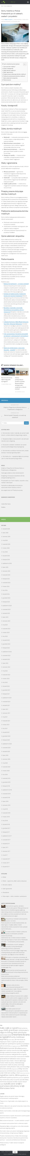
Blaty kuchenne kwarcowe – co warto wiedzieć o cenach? (14, 1120)
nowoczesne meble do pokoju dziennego (12, 1065)
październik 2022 (7, 651)
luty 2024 (5, 590)
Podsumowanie (7, 80)
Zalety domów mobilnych (9, 70)
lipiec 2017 (5, 847)
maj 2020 (5, 763)
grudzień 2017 (6, 828)
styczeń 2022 (6, 686)
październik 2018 (7, 790)
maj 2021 (5, 717)
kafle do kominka (5, 1046)
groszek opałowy (11, 1039)
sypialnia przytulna (12, 1077)
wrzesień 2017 (6, 840)
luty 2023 (5, 636)
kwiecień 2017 (6, 859)
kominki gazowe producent (15, 1046)
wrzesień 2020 (6, 747)
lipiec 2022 (5, 663)
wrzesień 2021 (6, 701)
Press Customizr (22, 1154)
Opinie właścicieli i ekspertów (10, 78)
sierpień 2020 (6, 751)
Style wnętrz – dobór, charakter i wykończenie (14, 896)
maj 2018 (5, 809)
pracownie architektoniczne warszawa (11, 1071)
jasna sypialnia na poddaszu (21, 1044)
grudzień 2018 (6, 782)
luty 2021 (5, 728)
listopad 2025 (6, 559)
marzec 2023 (6, 632)
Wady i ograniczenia (8, 72)
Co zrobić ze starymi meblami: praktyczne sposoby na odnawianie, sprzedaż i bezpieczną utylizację (14, 933)
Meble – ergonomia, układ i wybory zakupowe (14, 881)
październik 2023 (7, 605)
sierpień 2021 (6, 705)
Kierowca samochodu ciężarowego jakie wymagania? (6, 379)
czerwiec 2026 (6, 536)
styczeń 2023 (6, 640)
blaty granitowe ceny (13, 1030)
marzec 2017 (6, 863)
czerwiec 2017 (6, 851)
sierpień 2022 (6, 659)
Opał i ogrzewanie (7, 888)
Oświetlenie (6, 892)
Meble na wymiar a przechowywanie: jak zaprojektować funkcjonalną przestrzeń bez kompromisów (14, 972)
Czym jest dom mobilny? (9, 66)
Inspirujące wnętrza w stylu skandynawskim (12, 473)
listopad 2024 (6, 579)
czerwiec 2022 (6, 667)
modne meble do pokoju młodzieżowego (12, 1063)
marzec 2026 (6, 548)
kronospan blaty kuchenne (18, 1052)
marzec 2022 (6, 678)
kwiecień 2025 (6, 575)
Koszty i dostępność (8, 68)
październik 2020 (7, 744)
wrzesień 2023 (6, 609)
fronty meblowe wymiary (12, 1038)
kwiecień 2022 (6, 674)
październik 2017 (7, 836)
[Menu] (28, 2)
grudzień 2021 (6, 690)
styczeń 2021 (6, 732)
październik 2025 (7, 563)
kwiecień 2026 (6, 544)
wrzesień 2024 (6, 582)
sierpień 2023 (6, 613)
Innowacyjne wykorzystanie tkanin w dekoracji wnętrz (14, 1123)
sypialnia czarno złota (9, 1075)
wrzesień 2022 (6, 655)
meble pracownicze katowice (14, 1057)
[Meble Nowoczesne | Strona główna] (10, 2)
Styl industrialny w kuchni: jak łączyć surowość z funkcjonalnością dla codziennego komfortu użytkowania (12, 946)
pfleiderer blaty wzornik (17, 1067)
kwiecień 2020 (6, 767)
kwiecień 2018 (6, 813)
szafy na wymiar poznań (17, 1079)
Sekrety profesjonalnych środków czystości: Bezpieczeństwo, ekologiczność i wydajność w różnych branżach (20, 383)
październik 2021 (7, 697)
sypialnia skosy (20, 1077)
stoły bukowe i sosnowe (24, 1073)
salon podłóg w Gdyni (13, 1073)
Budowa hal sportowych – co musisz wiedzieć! (16, 284)
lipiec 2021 (5, 709)
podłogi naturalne (23, 1069)
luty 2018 (5, 820)
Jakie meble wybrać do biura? (12, 1009)
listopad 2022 (6, 648)
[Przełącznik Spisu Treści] (24, 64)
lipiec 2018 (5, 801)
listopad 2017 (6, 832)
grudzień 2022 (6, 644)
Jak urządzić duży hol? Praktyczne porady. (12, 490)
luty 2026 (5, 552)
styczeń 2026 (6, 555)
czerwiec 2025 (6, 571)
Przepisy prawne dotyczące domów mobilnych (14, 74)
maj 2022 (5, 671)
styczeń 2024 (6, 594)
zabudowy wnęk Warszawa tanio (12, 1087)
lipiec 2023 (5, 617)
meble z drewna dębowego (18, 1061)
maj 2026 (5, 540)
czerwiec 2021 (6, 713)
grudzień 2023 (6, 598)
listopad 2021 (6, 694)
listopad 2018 (6, 786)
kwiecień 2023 (6, 628)
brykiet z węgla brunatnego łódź (14, 1031)
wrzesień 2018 (6, 793)
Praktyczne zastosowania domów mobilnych (14, 76)
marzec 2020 (6, 770)
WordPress (10, 1154)
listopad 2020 (6, 740)
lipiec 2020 (5, 755)
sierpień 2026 (6, 529)
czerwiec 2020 (6, 759)
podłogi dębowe (14, 1068)
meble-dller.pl (9, 19)
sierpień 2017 (6, 843)
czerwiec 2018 (6, 805)
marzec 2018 (6, 816)
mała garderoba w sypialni (19, 1054)
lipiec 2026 (5, 532)
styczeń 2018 (6, 824)
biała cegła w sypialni (9, 1028)
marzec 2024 (6, 586)
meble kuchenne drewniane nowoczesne (12, 1056)
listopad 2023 (6, 602)
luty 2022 (5, 682)
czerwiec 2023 (6, 621)
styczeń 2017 (6, 866)
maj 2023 (5, 625)
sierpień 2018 (6, 797)
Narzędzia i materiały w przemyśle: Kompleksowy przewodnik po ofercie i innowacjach (14, 310)
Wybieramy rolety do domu (12, 985)
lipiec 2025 (5, 567)
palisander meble (5, 1067)
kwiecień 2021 (6, 721)
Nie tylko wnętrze (6, 6)
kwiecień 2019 (6, 778)
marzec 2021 (6, 724)
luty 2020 (5, 774)
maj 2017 (5, 855)
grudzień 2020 (6, 736)
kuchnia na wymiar (5, 1054)
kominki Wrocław (15, 1048)
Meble (4, 877)
